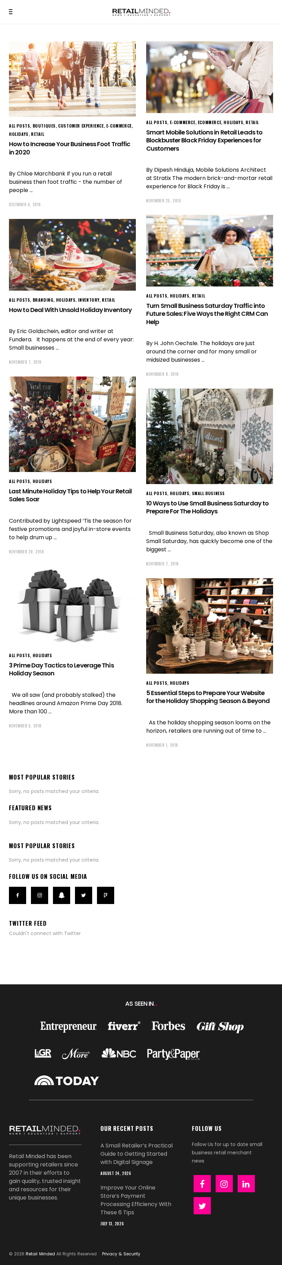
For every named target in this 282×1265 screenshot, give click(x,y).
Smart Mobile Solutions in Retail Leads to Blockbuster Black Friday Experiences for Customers (204, 140)
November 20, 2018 (26, 551)
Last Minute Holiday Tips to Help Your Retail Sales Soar (70, 495)
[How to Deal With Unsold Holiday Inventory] (72, 255)
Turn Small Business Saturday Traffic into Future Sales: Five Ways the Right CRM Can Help (207, 313)
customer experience (81, 126)
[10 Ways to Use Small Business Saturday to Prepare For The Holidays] (209, 436)
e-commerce (119, 126)
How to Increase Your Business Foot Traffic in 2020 (69, 148)
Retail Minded (40, 1254)
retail (37, 134)
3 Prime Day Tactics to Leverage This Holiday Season (61, 669)
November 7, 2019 (25, 362)
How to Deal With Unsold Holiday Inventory (70, 309)
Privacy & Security (121, 1254)
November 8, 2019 (162, 374)
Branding (43, 300)
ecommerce (209, 122)
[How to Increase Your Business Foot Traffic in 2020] (72, 79)
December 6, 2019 (25, 204)
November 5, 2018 (25, 726)
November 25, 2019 (163, 200)
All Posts (19, 126)
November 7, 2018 (162, 563)
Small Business (208, 493)
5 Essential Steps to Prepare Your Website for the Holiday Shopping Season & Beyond (208, 697)
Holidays (19, 134)
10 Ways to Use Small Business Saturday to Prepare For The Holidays (207, 507)
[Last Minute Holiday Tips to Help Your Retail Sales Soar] (72, 424)
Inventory (88, 300)
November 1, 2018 (162, 745)
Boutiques (44, 126)
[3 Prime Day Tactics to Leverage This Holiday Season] (72, 606)
